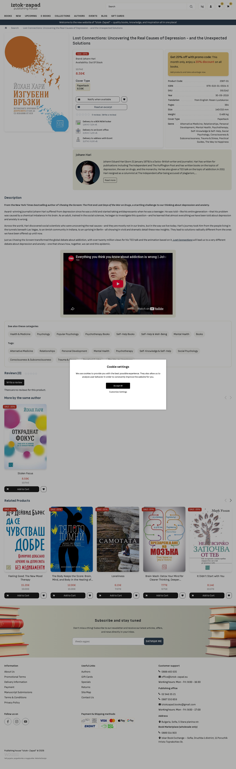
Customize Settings (118, 392)
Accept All (118, 385)
